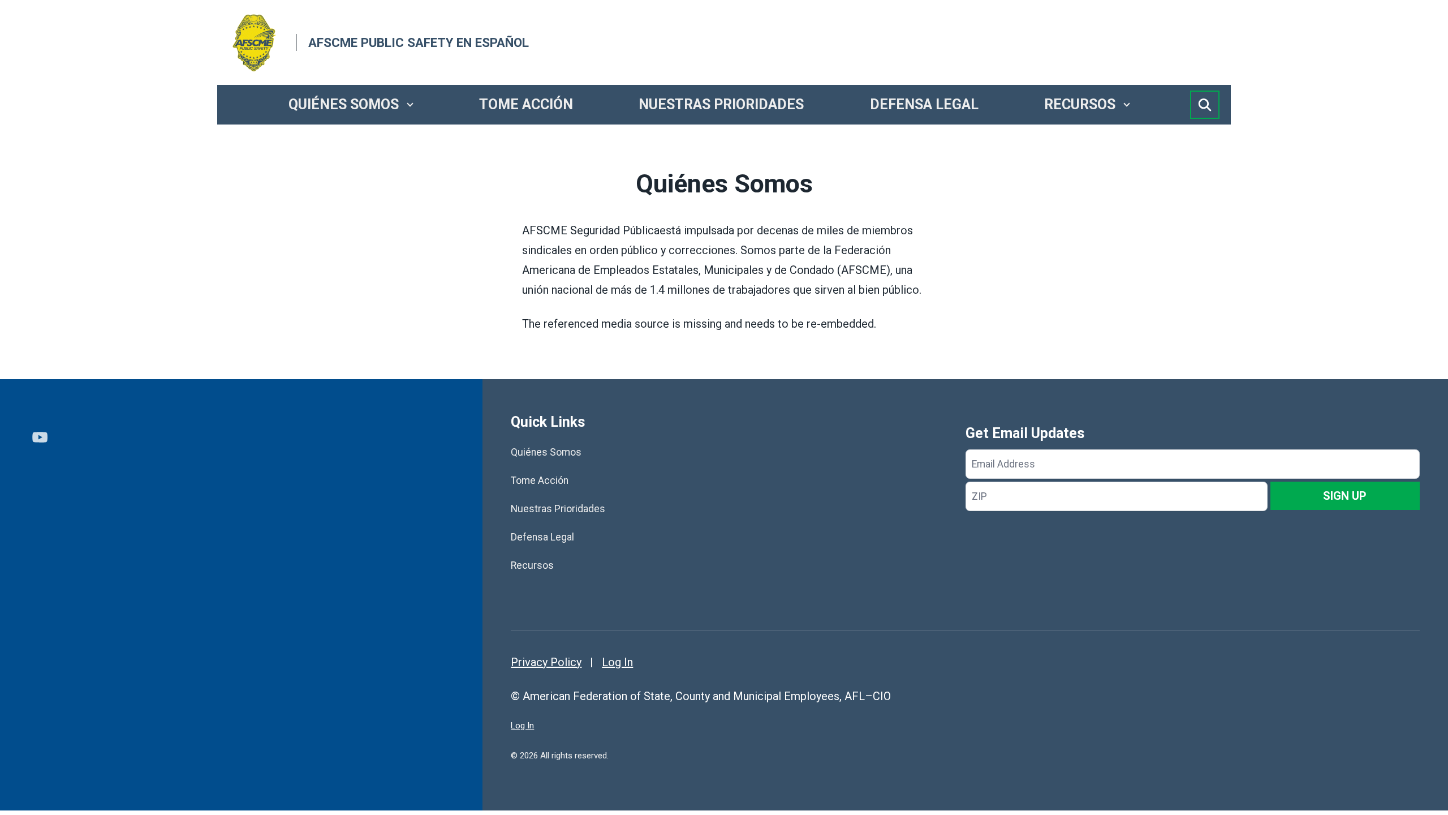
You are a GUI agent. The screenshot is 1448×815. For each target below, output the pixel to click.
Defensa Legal (924, 104)
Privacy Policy (546, 662)
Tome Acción (526, 104)
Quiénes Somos (343, 104)
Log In (617, 662)
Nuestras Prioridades (721, 104)
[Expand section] (410, 104)
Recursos (1079, 104)
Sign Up (1345, 496)
